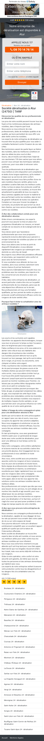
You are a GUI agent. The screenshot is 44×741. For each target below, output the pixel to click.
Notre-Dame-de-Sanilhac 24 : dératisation (21, 610)
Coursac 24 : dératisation (14, 642)
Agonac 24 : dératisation (13, 684)
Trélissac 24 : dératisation (14, 604)
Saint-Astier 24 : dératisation (15, 705)
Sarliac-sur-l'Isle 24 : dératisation (17, 673)
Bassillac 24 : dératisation (14, 620)
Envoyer (22, 82)
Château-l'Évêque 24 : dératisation (18, 663)
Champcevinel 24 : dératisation (16, 626)
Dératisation (6, 105)
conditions (22, 77)
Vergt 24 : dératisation (13, 690)
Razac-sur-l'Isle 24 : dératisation (17, 652)
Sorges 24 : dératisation (13, 711)
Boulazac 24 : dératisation (14, 588)
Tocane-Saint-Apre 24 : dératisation (18, 729)
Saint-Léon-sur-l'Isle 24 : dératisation (19, 716)
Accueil (5, 738)
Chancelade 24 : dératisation (15, 636)
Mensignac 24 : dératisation (15, 700)
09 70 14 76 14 (23, 49)
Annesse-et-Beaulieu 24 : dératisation (19, 695)
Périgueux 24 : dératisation (15, 599)
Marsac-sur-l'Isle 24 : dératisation (17, 631)
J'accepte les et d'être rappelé (23, 77)
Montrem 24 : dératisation (14, 658)
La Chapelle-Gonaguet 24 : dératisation (19, 679)
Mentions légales (16, 738)
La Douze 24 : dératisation (14, 668)
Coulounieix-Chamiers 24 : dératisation (20, 594)
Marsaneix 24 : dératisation (15, 615)
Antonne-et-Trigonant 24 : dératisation (19, 647)
